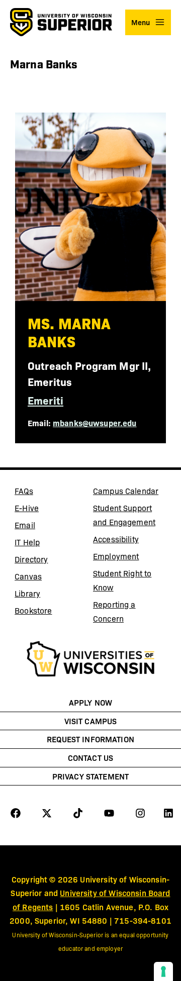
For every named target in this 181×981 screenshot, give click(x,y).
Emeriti (45, 400)
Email (51, 527)
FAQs (24, 490)
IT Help (51, 544)
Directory (31, 559)
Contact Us (90, 757)
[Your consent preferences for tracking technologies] (163, 971)
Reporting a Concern (114, 611)
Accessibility (116, 539)
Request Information (90, 738)
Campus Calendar (125, 490)
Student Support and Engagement (124, 515)
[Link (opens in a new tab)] (90, 660)
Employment (116, 556)
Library (51, 595)
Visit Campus (90, 720)
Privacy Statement (90, 775)
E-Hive (51, 510)
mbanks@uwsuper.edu (95, 422)
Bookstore (51, 612)
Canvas (51, 578)
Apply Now (90, 702)
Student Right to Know (122, 580)
